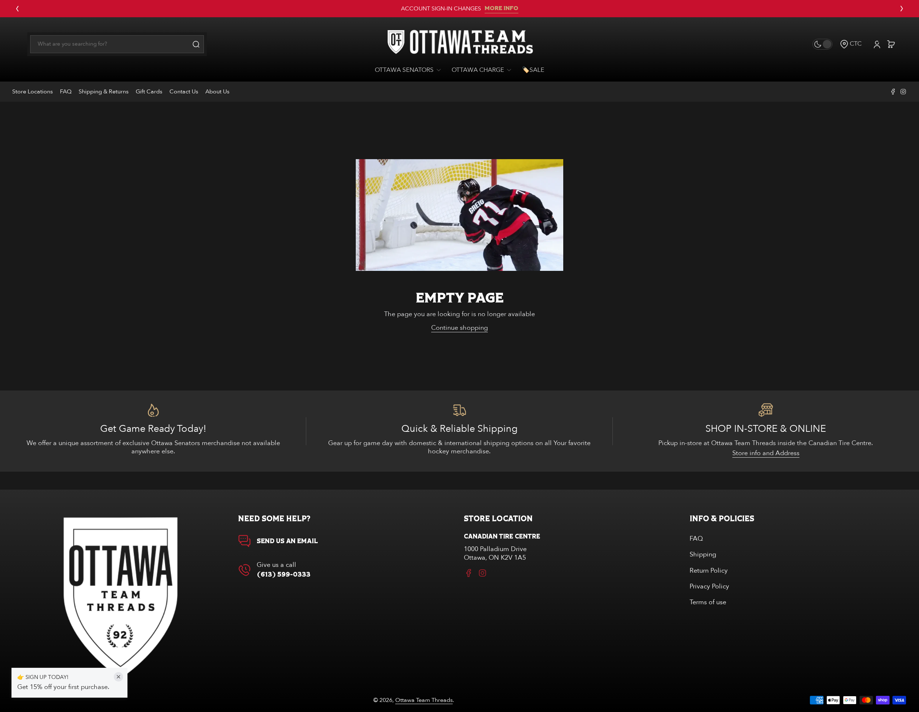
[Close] (118, 676)
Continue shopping (459, 327)
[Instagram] (903, 91)
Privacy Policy (709, 586)
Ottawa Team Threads (424, 700)
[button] (851, 44)
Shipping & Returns (104, 92)
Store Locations (32, 92)
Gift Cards (149, 92)
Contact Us (183, 92)
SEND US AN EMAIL (287, 541)
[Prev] (17, 8)
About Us (217, 92)
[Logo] (459, 44)
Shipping (703, 554)
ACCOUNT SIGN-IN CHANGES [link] (441, 9)
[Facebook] (893, 91)
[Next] (902, 8)
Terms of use (708, 602)
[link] (410, 70)
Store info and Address (765, 453)
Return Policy (709, 570)
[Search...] (196, 44)
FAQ (65, 92)
